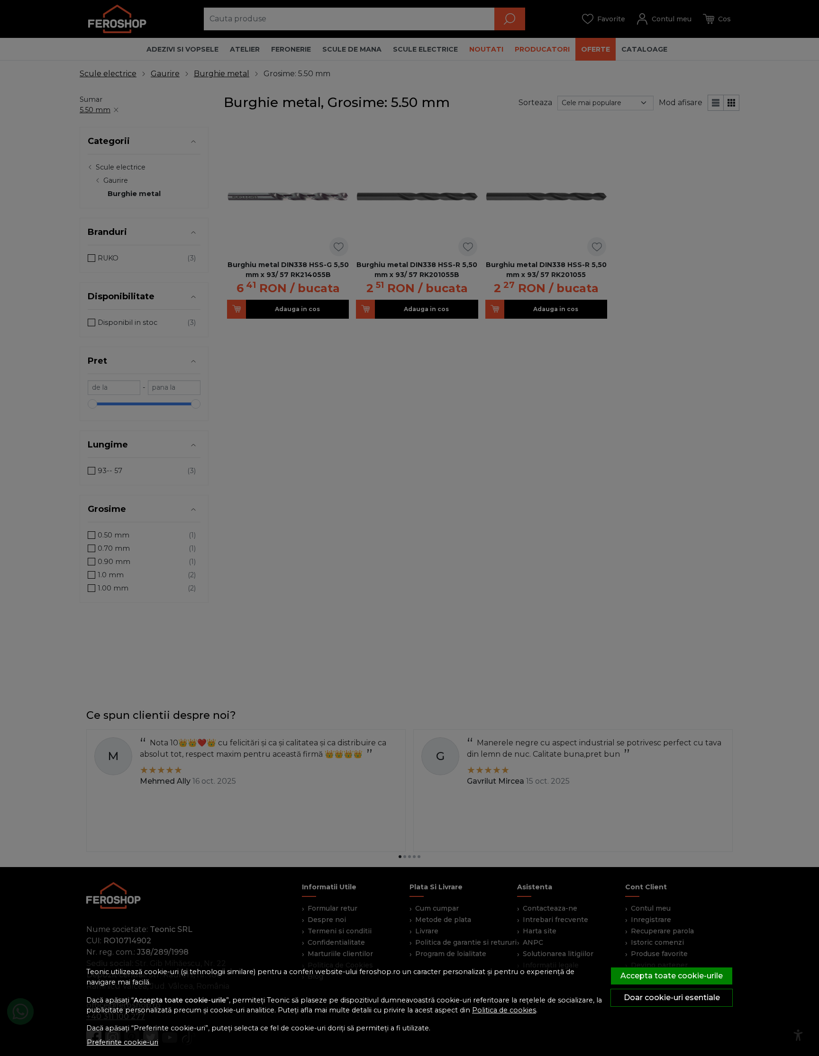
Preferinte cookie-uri (122, 1042)
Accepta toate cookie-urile (671, 975)
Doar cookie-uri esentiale (672, 997)
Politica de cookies (504, 1010)
